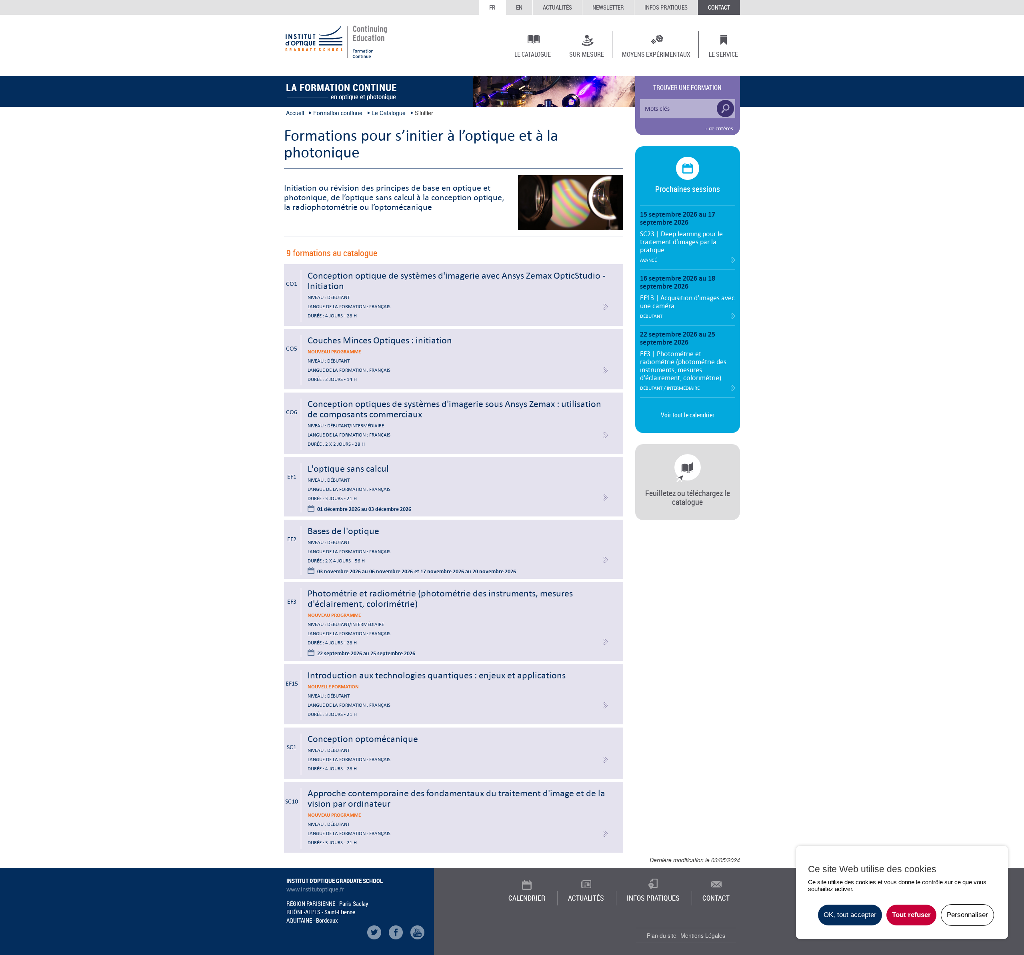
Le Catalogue (532, 54)
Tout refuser (911, 915)
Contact (719, 7)
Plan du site (661, 935)
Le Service (723, 54)
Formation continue (337, 113)
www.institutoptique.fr (315, 889)
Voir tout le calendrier (687, 415)
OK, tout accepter (850, 915)
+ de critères (719, 129)
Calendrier (526, 898)
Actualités (557, 7)
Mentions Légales (702, 935)
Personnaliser (967, 915)
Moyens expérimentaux (656, 54)
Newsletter (608, 7)
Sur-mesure (586, 54)
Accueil (295, 113)
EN (519, 7)
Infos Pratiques (666, 7)
